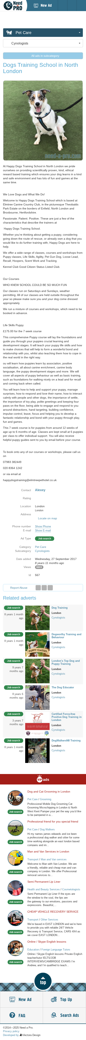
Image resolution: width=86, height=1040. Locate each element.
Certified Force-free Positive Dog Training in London (67, 717)
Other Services (49, 919)
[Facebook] (38, 587)
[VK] (50, 587)
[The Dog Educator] (37, 697)
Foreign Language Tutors (55, 949)
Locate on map (47, 518)
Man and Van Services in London (48, 851)
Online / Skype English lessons (46, 941)
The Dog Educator (63, 687)
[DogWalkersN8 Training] (37, 750)
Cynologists (42, 550)
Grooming (45, 799)
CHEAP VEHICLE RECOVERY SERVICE (52, 911)
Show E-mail (43, 530)
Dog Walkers (47, 829)
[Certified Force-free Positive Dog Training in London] (37, 723)
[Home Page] (13, 5)
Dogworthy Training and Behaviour (66, 636)
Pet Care (40, 546)
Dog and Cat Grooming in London (48, 791)
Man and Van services (54, 859)
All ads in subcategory (45, 55)
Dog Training (60, 607)
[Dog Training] (37, 617)
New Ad (21, 1000)
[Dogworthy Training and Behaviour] (37, 644)
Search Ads (64, 1016)
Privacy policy (11, 1031)
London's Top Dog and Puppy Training (66, 662)
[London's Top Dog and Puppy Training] (37, 670)
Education (33, 949)
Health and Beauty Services (43, 889)
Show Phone (43, 526)
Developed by (11, 1035)
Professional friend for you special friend (52, 821)
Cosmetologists (71, 889)
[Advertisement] (43, 19)
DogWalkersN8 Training (66, 740)
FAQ (21, 1016)
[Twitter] (44, 587)
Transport (32, 859)
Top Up (64, 1000)
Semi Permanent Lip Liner (43, 881)
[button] (43, 981)
